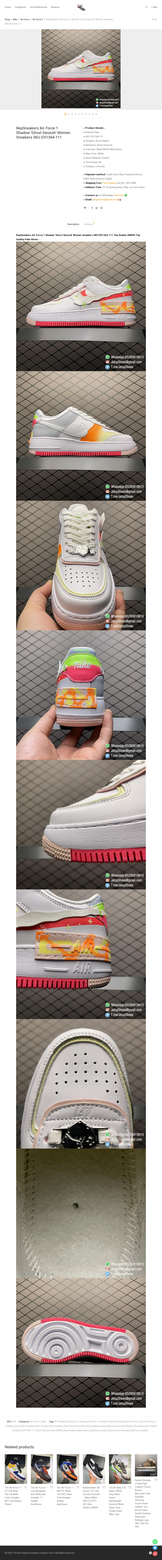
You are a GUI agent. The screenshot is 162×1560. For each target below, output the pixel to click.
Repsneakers (83, 1430)
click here (119, 195)
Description (73, 224)
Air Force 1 (38, 19)
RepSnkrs (95, 1430)
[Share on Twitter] (96, 208)
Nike (15, 19)
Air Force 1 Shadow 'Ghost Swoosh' (105, 1421)
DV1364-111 (29, 1430)
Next (156, 69)
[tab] (73, 224)
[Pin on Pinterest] (101, 208)
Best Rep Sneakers (90, 1426)
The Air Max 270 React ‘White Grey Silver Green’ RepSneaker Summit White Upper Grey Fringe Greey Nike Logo (117, 1501)
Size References (38, 7)
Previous (5, 69)
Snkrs (104, 1430)
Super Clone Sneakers (119, 1430)
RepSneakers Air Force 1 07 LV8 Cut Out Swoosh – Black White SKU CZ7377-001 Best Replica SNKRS (91, 1497)
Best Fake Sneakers (25, 1426)
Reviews (55, 7)
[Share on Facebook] (92, 208)
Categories (20, 7)
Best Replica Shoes (110, 1426)
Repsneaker (70, 1430)
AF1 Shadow (61, 1421)
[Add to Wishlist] (86, 208)
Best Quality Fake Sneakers (49, 1426)
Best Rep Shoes (72, 1426)
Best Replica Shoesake (132, 1426)
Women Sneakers (140, 1430)
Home (8, 7)
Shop (7, 19)
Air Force (25, 19)
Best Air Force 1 (132, 1421)
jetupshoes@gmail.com (105, 199)
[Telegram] (150, 1552)
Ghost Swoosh (43, 1430)
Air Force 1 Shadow (77, 1421)
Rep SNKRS (57, 1430)
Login (154, 7)
